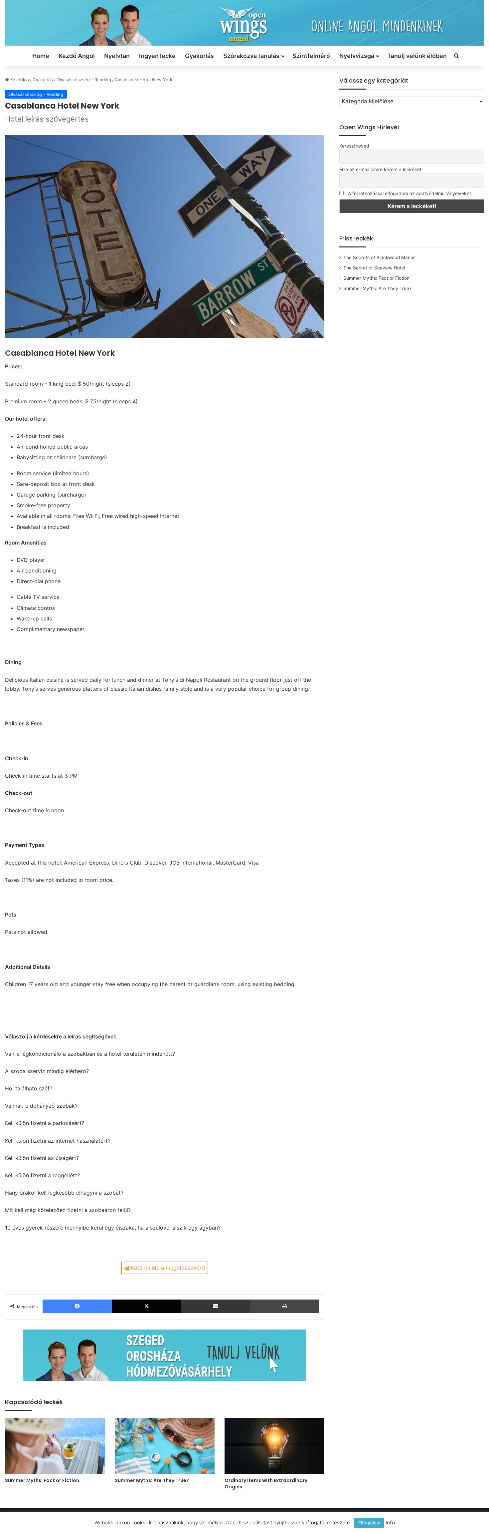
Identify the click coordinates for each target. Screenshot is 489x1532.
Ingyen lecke (157, 55)
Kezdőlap (19, 79)
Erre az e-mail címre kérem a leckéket (380, 169)
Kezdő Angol (77, 55)
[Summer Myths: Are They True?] (165, 1446)
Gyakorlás (199, 55)
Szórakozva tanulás (251, 55)
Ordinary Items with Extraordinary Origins (266, 1483)
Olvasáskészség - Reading (84, 79)
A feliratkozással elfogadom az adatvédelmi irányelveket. (410, 193)
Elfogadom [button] (369, 1522)
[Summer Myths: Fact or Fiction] (55, 1446)
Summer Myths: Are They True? (152, 1480)
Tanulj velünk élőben (417, 55)
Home (40, 55)
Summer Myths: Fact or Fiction (42, 1480)
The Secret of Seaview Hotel (374, 267)
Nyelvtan (117, 55)
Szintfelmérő (311, 55)
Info (390, 1522)
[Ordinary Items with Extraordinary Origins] (274, 1446)
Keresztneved (354, 146)
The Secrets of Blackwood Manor (379, 257)
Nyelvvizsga (356, 55)
